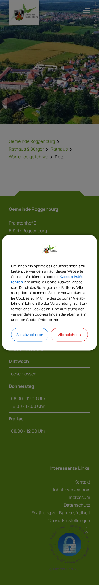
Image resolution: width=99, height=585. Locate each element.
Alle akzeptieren (29, 334)
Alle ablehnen (69, 334)
